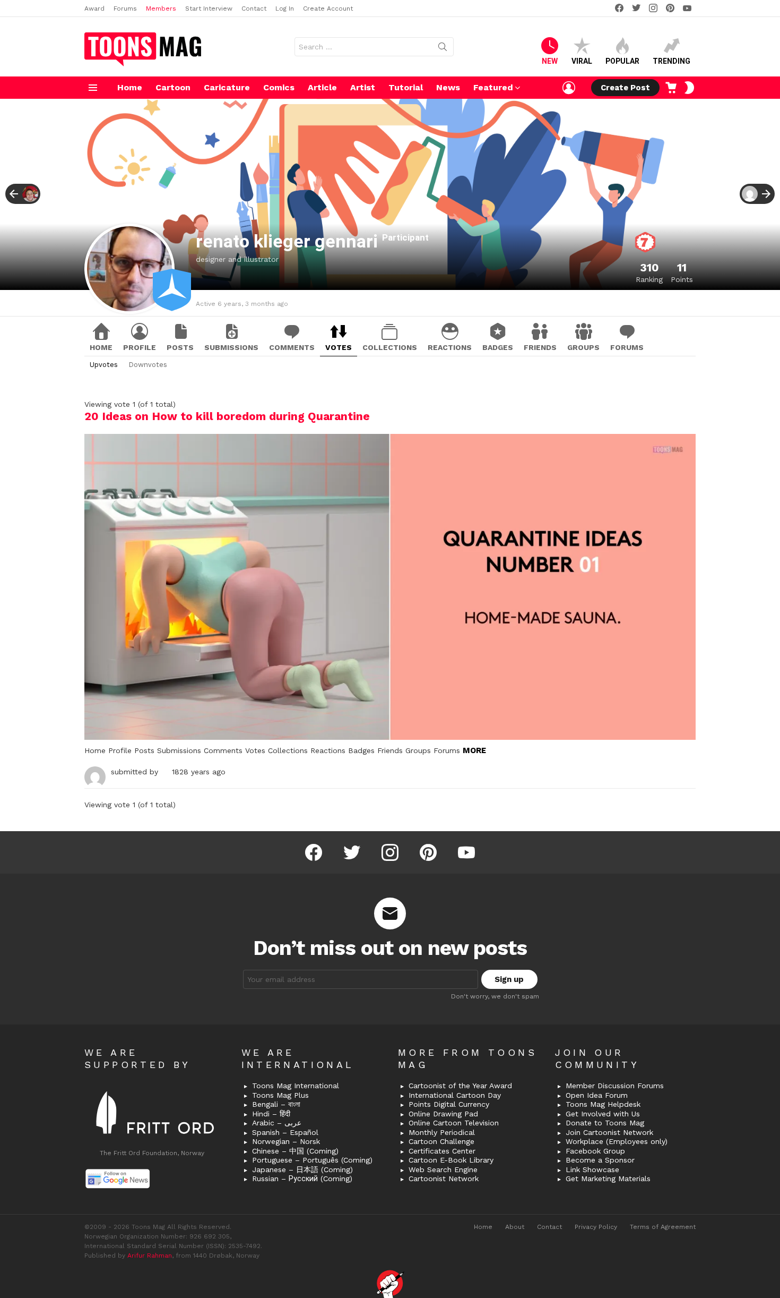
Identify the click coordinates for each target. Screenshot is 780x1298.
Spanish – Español (285, 1132)
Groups (583, 347)
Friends (540, 347)
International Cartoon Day (455, 1095)
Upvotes (104, 365)
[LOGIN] (568, 87)
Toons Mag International (295, 1085)
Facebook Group (595, 1151)
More (474, 750)
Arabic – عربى (276, 1122)
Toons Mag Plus (280, 1095)
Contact (253, 8)
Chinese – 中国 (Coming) (295, 1151)
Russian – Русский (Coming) (302, 1178)
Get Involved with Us (603, 1113)
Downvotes (147, 365)
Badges (497, 347)
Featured (493, 87)
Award (94, 8)
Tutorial (405, 87)
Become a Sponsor (600, 1160)
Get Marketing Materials (608, 1178)
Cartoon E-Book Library (451, 1160)
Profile (139, 347)
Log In (284, 8)
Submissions (231, 347)
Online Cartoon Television (454, 1122)
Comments (292, 347)
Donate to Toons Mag (605, 1122)
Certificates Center (442, 1151)
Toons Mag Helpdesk (603, 1104)
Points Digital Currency (449, 1104)
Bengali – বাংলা (276, 1104)
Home (129, 87)
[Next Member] (757, 194)
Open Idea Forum (597, 1095)
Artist (362, 87)
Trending (671, 61)
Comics (278, 87)
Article (322, 87)
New (550, 61)
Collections (389, 347)
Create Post (625, 87)
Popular (622, 61)
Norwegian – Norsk (286, 1141)
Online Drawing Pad (443, 1113)
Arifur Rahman (149, 1255)
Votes (338, 347)
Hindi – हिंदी (271, 1113)
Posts (180, 347)
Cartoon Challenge (441, 1141)
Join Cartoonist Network (609, 1132)
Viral (581, 61)
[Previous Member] (22, 194)
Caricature (227, 87)
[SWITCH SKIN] (689, 87)
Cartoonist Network (444, 1178)
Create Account (328, 8)
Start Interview (208, 8)
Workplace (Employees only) (617, 1141)
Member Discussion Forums (615, 1085)
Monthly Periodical (442, 1132)
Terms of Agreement (663, 1227)
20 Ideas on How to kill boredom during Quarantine (227, 416)
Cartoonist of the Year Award (460, 1085)
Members (161, 8)
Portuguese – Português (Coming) (312, 1160)
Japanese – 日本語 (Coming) (302, 1169)
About (514, 1227)
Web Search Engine (443, 1169)
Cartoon (172, 87)
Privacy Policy (596, 1227)
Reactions (450, 347)
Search (442, 49)
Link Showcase (592, 1169)
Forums (125, 8)
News (448, 87)
